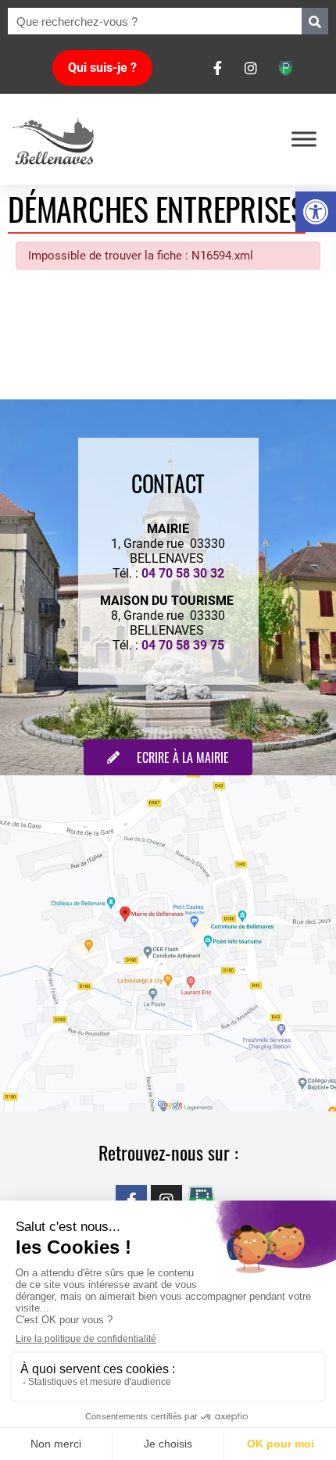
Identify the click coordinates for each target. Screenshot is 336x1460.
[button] (315, 211)
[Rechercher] (315, 21)
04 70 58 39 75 (182, 645)
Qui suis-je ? (102, 67)
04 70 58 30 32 (182, 573)
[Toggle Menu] (303, 138)
